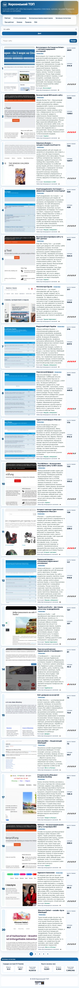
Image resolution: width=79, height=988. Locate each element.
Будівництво (48, 688)
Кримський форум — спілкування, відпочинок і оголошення (47, 561)
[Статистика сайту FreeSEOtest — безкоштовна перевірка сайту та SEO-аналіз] (21, 484)
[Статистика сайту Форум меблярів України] (19, 346)
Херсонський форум (44, 372)
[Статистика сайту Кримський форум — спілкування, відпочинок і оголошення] (21, 580)
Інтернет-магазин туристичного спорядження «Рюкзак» (50, 510)
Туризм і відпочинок (50, 319)
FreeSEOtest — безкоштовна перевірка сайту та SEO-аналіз (50, 464)
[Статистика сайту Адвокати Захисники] (21, 889)
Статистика (40, 53)
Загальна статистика (63, 18)
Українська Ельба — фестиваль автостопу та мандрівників (50, 608)
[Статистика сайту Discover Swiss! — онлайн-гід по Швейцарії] (21, 929)
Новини (19, 22)
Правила (28, 22)
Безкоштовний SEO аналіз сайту (49, 95)
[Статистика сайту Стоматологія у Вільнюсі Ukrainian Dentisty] (20, 797)
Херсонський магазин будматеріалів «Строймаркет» (50, 650)
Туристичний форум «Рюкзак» (49, 420)
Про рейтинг (9, 22)
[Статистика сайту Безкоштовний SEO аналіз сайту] (19, 116)
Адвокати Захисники (46, 873)
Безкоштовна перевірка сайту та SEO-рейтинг (49, 238)
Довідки (47, 734)
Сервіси (45, 136)
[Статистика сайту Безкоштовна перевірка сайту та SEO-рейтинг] (19, 259)
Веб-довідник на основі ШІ (48, 695)
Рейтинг (8, 18)
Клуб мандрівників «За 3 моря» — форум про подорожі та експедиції (50, 190)
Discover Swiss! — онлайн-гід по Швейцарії (51, 911)
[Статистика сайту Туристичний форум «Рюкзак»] (20, 439)
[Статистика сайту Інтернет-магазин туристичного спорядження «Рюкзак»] (20, 532)
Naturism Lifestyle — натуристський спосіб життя (48, 144)
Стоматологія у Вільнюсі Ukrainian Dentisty (47, 776)
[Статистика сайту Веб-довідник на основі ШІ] (21, 715)
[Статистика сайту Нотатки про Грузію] (20, 304)
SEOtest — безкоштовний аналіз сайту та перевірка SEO (51, 826)
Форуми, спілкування (50, 229)
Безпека (47, 903)
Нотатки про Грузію (44, 287)
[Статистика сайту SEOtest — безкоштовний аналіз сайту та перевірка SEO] (21, 846)
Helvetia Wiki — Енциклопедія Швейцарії (50, 742)
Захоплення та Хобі (50, 182)
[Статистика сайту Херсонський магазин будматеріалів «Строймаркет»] (21, 669)
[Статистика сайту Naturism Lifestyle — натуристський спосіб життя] (20, 163)
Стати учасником (19, 18)
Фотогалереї (47, 88)
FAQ (35, 22)
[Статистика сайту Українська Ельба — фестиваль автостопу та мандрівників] (21, 625)
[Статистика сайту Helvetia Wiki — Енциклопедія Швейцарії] (21, 755)
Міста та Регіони (50, 768)
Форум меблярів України (46, 326)
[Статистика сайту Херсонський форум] (20, 393)
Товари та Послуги (50, 817)
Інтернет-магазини (50, 552)
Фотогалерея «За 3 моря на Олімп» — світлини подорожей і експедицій (50, 49)
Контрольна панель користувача (41, 18)
